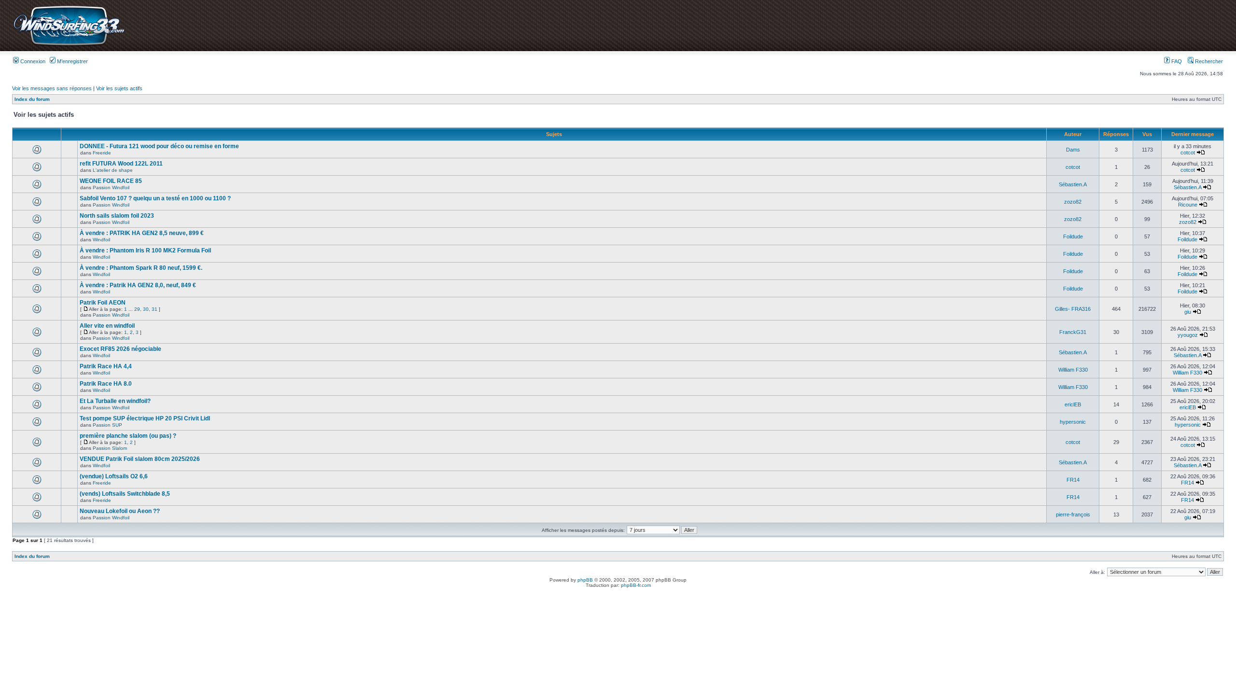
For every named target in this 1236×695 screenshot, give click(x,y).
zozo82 (1073, 202)
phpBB (585, 580)
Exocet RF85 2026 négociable (120, 349)
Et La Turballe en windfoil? (115, 401)
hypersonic (1073, 422)
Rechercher (1208, 61)
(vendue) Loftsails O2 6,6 (114, 476)
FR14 (1073, 480)
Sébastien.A (1073, 184)
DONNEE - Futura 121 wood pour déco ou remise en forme (159, 146)
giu (1187, 312)
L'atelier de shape (113, 170)
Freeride (102, 152)
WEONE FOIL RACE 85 (111, 181)
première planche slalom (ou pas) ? (128, 435)
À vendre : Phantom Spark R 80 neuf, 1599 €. (141, 267)
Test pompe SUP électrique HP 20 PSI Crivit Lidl (145, 418)
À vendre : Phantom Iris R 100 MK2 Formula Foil (145, 250)
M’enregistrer (72, 61)
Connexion (32, 61)
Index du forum (32, 99)
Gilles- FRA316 (1073, 309)
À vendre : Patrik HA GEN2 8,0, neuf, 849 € (138, 285)
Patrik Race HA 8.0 (106, 383)
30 (146, 309)
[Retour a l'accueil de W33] (69, 45)
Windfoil (101, 239)
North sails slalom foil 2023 (117, 215)
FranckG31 (1072, 332)
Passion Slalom (110, 448)
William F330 (1073, 370)
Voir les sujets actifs (119, 88)
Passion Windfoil (111, 187)
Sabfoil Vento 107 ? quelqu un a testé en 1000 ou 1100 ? (155, 198)
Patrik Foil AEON (103, 302)
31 (154, 309)
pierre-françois (1073, 514)
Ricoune (1187, 205)
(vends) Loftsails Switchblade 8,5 (125, 493)
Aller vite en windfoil (107, 325)
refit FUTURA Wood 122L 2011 (121, 163)
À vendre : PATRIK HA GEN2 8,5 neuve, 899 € (142, 233)
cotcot (1187, 152)
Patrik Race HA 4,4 (106, 366)
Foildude (1073, 236)
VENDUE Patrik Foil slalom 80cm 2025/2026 (140, 459)
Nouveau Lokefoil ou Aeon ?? (120, 511)
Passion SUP (107, 425)
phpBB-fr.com (636, 585)
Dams (1073, 150)
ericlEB (1073, 404)
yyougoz (1188, 335)
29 (137, 309)
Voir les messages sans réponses (52, 88)
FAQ (1176, 61)
